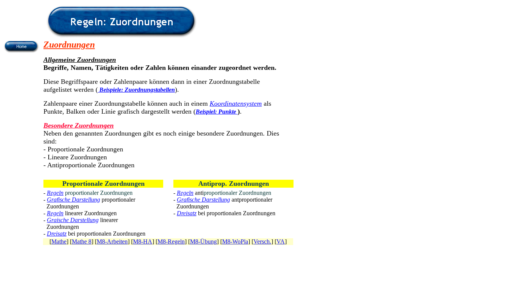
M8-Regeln (171, 241)
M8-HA (142, 241)
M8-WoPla (235, 241)
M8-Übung (203, 241)
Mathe (58, 241)
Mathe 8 (81, 241)
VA (281, 241)
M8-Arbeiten (112, 241)
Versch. (262, 241)
